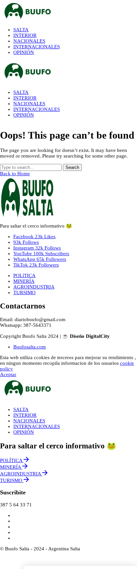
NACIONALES (29, 420)
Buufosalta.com (29, 346)
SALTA (21, 409)
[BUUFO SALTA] (68, 11)
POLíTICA (24, 275)
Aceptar (8, 374)
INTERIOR (25, 415)
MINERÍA (24, 281)
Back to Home (15, 173)
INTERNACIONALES (36, 426)
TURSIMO (24, 292)
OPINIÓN (23, 432)
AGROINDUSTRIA (34, 286)
